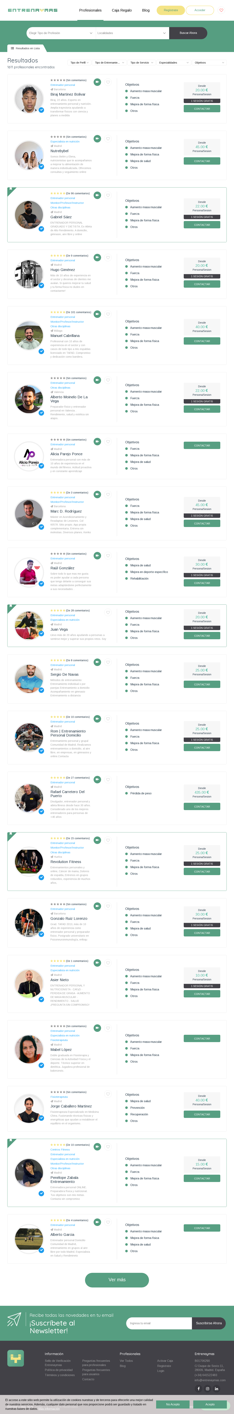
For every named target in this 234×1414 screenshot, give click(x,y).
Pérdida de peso (141, 793)
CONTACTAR (202, 108)
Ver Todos (126, 1360)
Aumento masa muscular (146, 91)
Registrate (164, 1365)
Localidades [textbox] (105, 33)
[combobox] (132, 33)
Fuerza (134, 97)
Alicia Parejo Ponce (66, 454)
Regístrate (171, 10)
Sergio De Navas (64, 674)
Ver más (117, 1279)
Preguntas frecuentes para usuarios (96, 1372)
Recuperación (139, 1114)
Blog (146, 10)
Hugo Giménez (62, 270)
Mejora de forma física (144, 104)
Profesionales (90, 10)
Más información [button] (49, 1408)
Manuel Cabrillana (65, 336)
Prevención (137, 1107)
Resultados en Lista (27, 48)
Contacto (88, 1379)
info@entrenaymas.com (210, 1380)
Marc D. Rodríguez (66, 511)
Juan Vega (59, 629)
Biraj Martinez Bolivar (68, 94)
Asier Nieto (59, 980)
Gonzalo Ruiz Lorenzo (68, 918)
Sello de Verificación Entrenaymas (58, 1363)
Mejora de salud (140, 161)
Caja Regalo (122, 10)
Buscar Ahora (188, 32)
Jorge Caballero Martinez (71, 1106)
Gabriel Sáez (61, 217)
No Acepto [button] (173, 1404)
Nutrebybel (59, 151)
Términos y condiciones (60, 1375)
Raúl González (62, 568)
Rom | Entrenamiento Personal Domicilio (68, 733)
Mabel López (61, 1050)
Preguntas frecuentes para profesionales (96, 1363)
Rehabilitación (139, 578)
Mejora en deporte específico (149, 572)
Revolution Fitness (65, 862)
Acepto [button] (210, 1404)
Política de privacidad (59, 1370)
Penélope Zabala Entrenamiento (64, 1180)
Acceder (200, 10)
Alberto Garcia (62, 1235)
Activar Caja (165, 1360)
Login (160, 1370)
